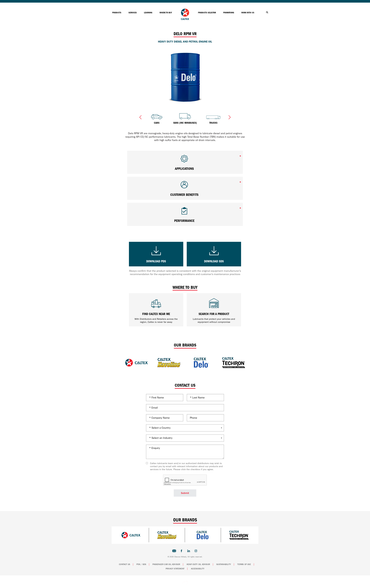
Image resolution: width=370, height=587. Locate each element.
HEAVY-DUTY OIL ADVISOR (198, 564)
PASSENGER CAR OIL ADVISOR (166, 564)
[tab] (185, 162)
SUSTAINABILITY (223, 564)
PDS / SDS (141, 564)
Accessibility (198, 569)
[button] (185, 160)
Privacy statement (175, 569)
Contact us (124, 564)
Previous (140, 116)
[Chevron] (185, 19)
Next (229, 116)
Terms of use (244, 564)
